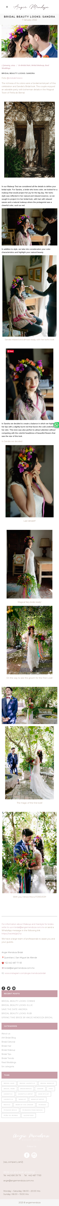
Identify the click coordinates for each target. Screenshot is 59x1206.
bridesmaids (26, 1089)
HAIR (51, 1089)
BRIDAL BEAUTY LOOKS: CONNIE (18, 1001)
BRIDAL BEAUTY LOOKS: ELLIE (17, 1005)
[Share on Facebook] (3, 988)
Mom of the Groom (24, 1105)
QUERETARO (29, 1115)
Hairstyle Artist (25, 1094)
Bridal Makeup (37, 65)
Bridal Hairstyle (27, 1083)
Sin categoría (8, 1066)
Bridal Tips (6, 1054)
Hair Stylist (43, 1094)
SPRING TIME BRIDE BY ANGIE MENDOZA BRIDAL (27, 1017)
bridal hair (9, 1083)
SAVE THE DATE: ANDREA (14, 1009)
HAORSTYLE (8, 1099)
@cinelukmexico (15, 78)
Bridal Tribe (9, 1089)
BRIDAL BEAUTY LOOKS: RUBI (17, 1013)
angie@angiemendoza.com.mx (18, 1180)
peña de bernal (11, 1115)
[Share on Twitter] (8, 988)
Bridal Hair (25, 65)
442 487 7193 (34, 1175)
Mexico (7, 1105)
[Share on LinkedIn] (14, 988)
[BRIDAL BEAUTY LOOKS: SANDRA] (30, 41)
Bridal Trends (8, 1058)
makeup (22, 1099)
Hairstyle (8, 1094)
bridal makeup (47, 1083)
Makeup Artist (37, 1099)
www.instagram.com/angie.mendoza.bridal (25, 973)
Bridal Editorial (8, 1042)
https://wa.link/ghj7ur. (12, 933)
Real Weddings (9, 1062)
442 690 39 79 (14, 1175)
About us (6, 1033)
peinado (42, 1105)
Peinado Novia (10, 1110)
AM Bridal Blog (9, 1037)
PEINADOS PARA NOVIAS (32, 1110)
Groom (40, 1089)
